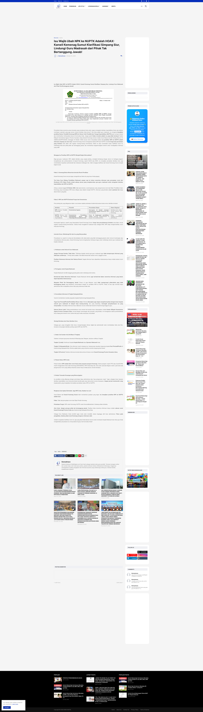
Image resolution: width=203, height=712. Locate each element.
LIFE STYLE (81, 6)
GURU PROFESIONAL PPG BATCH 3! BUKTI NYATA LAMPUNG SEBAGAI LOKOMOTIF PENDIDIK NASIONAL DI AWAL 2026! (87, 492)
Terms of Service (144, 709)
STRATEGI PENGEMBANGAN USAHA (72, 678)
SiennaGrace (66, 462)
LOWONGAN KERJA (93, 6)
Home (55, 1)
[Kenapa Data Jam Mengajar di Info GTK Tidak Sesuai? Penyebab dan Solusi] (131, 372)
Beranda (56, 37)
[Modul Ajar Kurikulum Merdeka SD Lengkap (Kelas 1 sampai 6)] (131, 331)
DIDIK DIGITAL (67, 709)
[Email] (82, 455)
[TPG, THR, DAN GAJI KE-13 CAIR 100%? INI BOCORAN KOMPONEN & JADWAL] (90, 699)
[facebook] (141, 1)
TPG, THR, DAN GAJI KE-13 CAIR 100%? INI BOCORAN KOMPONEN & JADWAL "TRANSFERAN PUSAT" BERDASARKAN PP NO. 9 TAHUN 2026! (105, 699)
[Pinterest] (79, 455)
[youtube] (146, 1)
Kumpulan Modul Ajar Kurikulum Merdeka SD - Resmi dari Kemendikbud (141, 363)
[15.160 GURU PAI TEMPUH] (131, 240)
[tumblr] (148, 1)
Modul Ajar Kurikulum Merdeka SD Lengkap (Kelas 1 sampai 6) (141, 332)
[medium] (132, 561)
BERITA (113, 6)
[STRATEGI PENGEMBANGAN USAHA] (58, 679)
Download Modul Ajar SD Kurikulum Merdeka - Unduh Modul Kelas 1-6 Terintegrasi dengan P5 (141, 399)
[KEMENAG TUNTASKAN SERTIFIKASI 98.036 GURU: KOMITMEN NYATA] (131, 222)
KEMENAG (64, 451)
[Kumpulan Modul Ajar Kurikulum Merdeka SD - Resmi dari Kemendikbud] (131, 363)
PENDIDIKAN (72, 6)
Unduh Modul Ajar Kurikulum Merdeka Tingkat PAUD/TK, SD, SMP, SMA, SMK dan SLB (73, 686)
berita (61, 37)
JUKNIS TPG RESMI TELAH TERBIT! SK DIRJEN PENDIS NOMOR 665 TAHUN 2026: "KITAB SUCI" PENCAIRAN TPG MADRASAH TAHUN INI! (105, 680)
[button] (142, 6)
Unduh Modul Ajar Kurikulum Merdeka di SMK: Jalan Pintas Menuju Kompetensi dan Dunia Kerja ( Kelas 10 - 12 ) (141, 352)
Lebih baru (57, 582)
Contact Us (65, 1)
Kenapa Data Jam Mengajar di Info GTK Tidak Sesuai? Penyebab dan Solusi (141, 373)
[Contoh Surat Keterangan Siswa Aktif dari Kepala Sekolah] (131, 341)
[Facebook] (132, 552)
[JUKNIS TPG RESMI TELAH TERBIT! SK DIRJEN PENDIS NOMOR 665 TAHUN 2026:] (90, 679)
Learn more (15, 704)
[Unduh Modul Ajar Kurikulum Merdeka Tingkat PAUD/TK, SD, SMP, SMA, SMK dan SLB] (58, 687)
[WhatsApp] (76, 455)
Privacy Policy (134, 709)
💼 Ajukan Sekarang (137, 139)
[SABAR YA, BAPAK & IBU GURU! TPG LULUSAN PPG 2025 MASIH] (131, 205)
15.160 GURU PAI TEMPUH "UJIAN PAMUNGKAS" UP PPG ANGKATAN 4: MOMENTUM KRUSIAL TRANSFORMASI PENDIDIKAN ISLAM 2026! (141, 244)
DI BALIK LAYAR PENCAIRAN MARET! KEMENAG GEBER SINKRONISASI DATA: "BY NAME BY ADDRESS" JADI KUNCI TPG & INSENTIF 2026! (141, 176)
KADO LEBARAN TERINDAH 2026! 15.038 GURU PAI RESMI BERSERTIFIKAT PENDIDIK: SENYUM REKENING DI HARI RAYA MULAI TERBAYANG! (65, 492)
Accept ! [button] (7, 707)
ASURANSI (105, 6)
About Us (60, 1)
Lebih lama (119, 582)
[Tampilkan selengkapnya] (85, 455)
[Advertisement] (101, 24)
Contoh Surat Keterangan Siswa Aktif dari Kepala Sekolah (140, 341)
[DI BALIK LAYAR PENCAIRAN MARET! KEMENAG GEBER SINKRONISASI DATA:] (131, 173)
